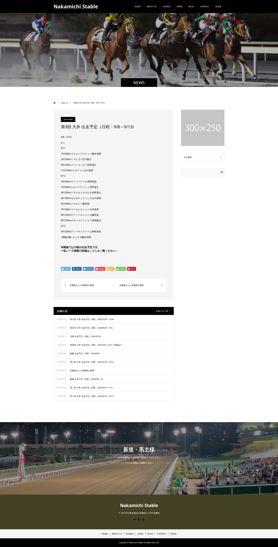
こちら (93, 250)
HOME (138, 6)
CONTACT (204, 6)
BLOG (191, 6)
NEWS (179, 6)
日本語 (218, 6)
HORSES (167, 6)
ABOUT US (152, 6)
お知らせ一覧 (162, 311)
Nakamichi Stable (76, 6)
